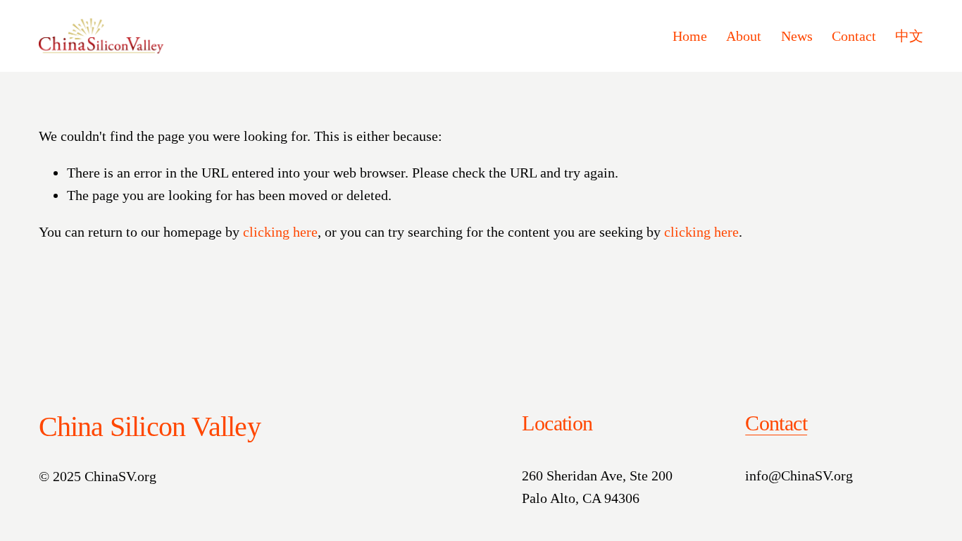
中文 (909, 36)
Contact (854, 36)
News (797, 36)
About (743, 36)
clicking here (280, 232)
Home (690, 36)
